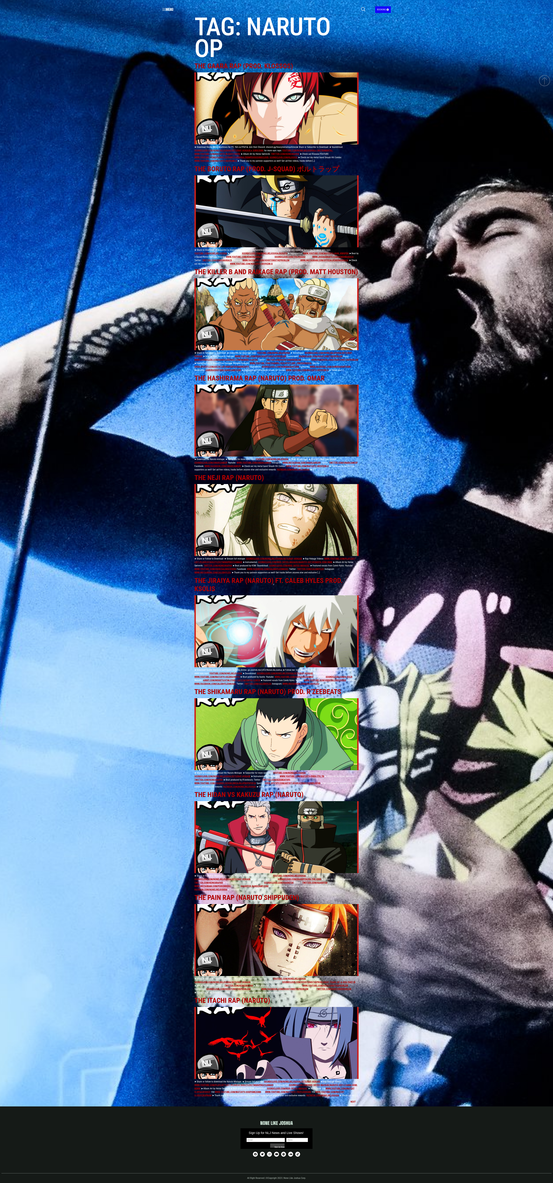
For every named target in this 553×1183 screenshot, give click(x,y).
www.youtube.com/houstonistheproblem (325, 985)
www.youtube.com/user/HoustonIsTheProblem (260, 356)
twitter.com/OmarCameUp (343, 462)
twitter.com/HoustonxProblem (283, 359)
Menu (169, 9)
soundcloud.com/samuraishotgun (280, 366)
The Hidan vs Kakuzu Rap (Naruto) (249, 794)
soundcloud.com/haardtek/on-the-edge (299, 879)
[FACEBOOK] (255, 1154)
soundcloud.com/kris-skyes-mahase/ (289, 565)
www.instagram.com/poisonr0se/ (212, 886)
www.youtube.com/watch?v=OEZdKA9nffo (217, 676)
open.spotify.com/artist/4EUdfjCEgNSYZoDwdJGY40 (292, 783)
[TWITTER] (262, 1154)
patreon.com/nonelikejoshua (293, 469)
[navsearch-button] (363, 10)
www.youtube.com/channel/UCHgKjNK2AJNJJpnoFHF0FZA (225, 783)
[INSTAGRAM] (269, 1154)
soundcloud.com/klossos (284, 157)
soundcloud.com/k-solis (339, 676)
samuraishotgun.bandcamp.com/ (223, 370)
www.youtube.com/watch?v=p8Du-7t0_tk (302, 776)
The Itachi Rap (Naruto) (232, 1000)
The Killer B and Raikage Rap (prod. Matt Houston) (276, 272)
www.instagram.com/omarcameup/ (302, 462)
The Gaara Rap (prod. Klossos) (243, 66)
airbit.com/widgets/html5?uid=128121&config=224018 (231, 680)
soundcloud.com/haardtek (278, 882)
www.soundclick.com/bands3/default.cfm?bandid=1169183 (226, 359)
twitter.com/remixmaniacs (217, 260)
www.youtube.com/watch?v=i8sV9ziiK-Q (215, 160)
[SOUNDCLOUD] (290, 1154)
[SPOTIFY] (283, 1154)
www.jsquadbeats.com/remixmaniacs (333, 256)
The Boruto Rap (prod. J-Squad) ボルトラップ (266, 169)
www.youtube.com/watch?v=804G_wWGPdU (326, 253)
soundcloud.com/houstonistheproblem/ (228, 989)
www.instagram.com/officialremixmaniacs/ (324, 260)
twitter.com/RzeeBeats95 (276, 779)
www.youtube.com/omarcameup (254, 462)
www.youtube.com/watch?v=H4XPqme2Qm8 (238, 1092)
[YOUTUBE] (276, 1154)
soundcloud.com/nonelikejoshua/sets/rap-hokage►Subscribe (229, 150)
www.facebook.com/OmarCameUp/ (222, 466)
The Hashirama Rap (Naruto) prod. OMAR (259, 378)
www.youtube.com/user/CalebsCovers (215, 569)
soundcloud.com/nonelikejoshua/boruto (264, 253)
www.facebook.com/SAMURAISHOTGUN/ (330, 366)
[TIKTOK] (297, 1154)
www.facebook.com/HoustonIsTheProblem (266, 260)
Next (355, 1101)
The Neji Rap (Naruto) (229, 478)
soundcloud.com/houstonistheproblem (320, 356)
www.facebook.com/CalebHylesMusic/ (268, 569)
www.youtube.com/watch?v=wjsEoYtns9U (217, 154)
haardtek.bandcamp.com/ (255, 886)
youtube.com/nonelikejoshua (210, 253)
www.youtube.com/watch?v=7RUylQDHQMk (288, 1092)
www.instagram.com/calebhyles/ (212, 572)
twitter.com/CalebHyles (310, 569)
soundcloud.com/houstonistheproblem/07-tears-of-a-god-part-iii (318, 982)
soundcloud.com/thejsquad (290, 256)
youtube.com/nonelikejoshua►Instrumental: (307, 150)
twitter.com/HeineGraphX (285, 154)
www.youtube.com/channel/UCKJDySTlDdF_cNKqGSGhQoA (281, 363)
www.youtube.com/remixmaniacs (244, 256)
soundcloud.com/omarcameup (210, 462)
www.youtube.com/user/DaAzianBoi (294, 676)
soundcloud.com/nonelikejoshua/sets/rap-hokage (274, 558)
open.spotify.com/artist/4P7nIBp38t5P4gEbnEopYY (221, 366)
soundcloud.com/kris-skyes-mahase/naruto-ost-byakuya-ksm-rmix (295, 562)
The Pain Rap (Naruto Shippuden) (246, 897)
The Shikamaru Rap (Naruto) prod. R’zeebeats (267, 692)
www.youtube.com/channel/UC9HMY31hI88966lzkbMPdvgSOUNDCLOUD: (231, 157)
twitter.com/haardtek (314, 882)
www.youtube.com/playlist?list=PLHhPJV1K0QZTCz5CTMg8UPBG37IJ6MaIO (233, 1085)
